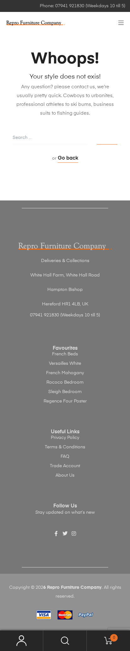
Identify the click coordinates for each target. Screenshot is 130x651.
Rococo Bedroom (65, 382)
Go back (68, 158)
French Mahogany (65, 373)
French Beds (65, 354)
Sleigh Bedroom (65, 392)
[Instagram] (73, 533)
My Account (21, 641)
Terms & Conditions (65, 447)
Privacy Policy (65, 437)
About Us (65, 475)
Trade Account (65, 466)
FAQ (65, 456)
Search (64, 641)
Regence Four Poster (65, 401)
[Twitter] (65, 533)
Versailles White (65, 363)
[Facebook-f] (56, 533)
